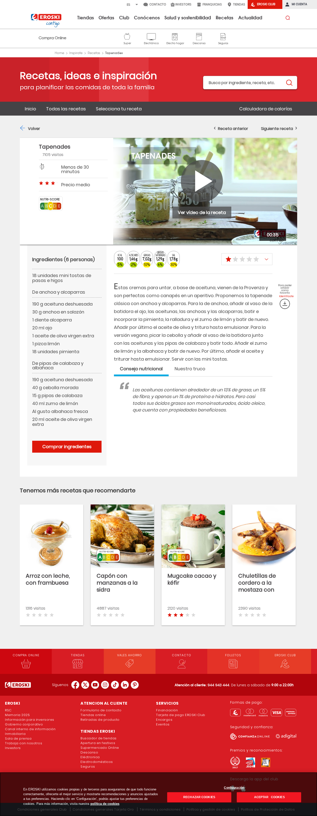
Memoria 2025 (17, 715)
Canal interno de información (30, 729)
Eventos (163, 724)
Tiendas (85, 17)
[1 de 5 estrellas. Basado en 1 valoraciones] (246, 259)
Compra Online (52, 38)
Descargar (285, 304)
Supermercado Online (99, 747)
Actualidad (250, 17)
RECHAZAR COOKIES (199, 797)
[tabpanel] (193, 404)
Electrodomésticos (96, 761)
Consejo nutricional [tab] (141, 369)
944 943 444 (218, 685)
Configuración (234, 787)
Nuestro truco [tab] (190, 369)
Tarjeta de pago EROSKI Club (180, 715)
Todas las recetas (66, 109)
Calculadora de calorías (265, 109)
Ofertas (106, 17)
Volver (34, 128)
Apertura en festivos (97, 743)
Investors (13, 748)
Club (124, 17)
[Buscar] (289, 82)
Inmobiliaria (15, 733)
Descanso (199, 35)
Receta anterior (233, 128)
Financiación (167, 710)
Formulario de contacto (100, 710)
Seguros (223, 35)
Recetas (224, 17)
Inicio (30, 109)
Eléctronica (90, 757)
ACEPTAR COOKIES (269, 797)
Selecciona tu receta (119, 109)
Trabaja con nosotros (23, 743)
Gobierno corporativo (24, 724)
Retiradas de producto (100, 719)
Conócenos (147, 17)
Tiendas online (93, 715)
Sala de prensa (18, 738)
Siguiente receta (277, 128)
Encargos (164, 719)
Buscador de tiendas (98, 738)
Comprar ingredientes (67, 446)
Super (127, 35)
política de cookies (104, 804)
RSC (8, 710)
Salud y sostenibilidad (187, 17)
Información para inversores (29, 719)
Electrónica (151, 35)
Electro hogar (175, 35)
